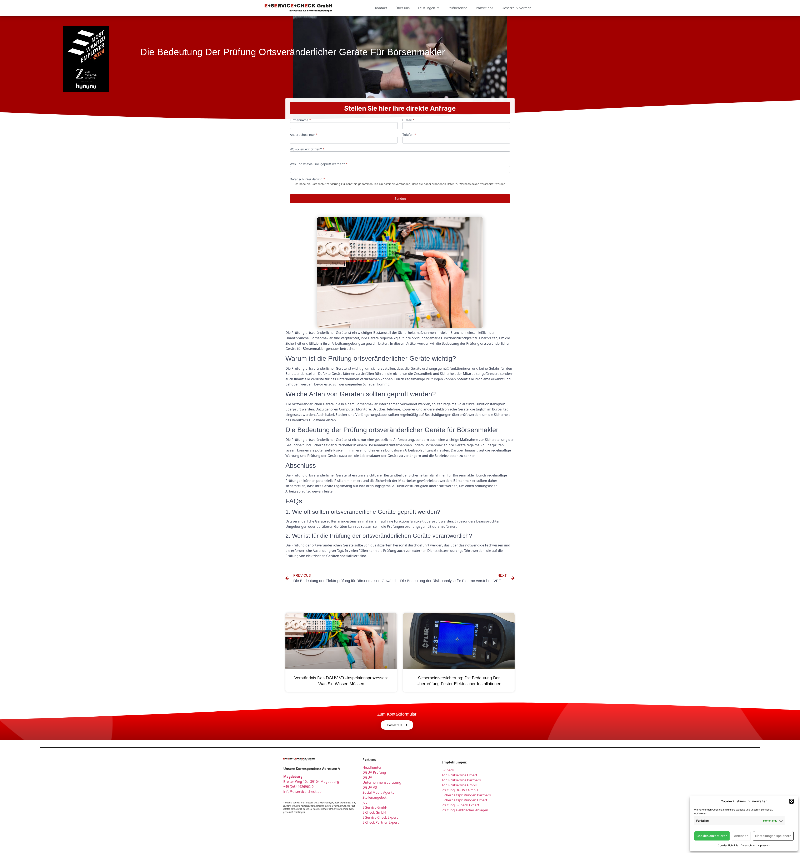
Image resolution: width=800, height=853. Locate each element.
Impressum (764, 845)
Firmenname (300, 120)
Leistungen (426, 8)
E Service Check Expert (381, 817)
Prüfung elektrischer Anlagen (465, 810)
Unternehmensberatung (381, 782)
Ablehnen (741, 836)
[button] (791, 801)
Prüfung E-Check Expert (460, 805)
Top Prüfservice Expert (459, 775)
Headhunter (372, 767)
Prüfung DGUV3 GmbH (460, 790)
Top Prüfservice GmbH (459, 785)
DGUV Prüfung (374, 772)
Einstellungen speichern (773, 836)
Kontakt (381, 8)
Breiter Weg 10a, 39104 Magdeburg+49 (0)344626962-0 (311, 781)
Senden (400, 199)
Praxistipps (484, 8)
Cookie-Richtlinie (728, 845)
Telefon (409, 135)
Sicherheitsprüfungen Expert (464, 800)
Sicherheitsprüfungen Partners (466, 795)
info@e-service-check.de (302, 791)
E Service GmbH (375, 807)
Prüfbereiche (458, 8)
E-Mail (408, 120)
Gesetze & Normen (516, 8)
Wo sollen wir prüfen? (307, 149)
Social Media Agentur (379, 792)
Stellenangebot (374, 797)
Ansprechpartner (304, 135)
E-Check (448, 770)
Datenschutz (747, 845)
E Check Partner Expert (380, 822)
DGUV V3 (369, 787)
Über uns (402, 8)
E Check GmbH (374, 812)
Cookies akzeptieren (711, 836)
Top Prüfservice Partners (461, 780)
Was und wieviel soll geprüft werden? (319, 164)
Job (365, 802)
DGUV (367, 777)
